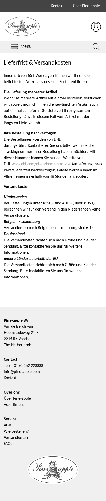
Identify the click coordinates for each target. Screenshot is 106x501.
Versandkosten (16, 438)
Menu (26, 46)
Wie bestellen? (16, 432)
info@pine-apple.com (22, 372)
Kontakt (57, 6)
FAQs (8, 444)
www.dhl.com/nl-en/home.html (38, 164)
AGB (7, 425)
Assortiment (14, 405)
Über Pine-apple (86, 6)
